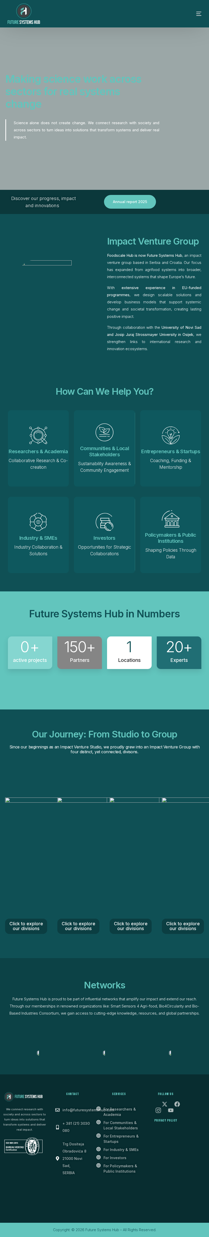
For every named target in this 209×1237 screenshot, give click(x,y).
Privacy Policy (165, 1120)
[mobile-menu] (191, 14)
